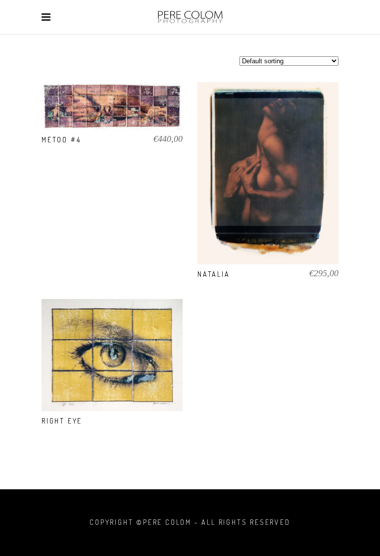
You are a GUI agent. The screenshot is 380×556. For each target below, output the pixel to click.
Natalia (213, 274)
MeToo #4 (61, 139)
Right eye (62, 421)
